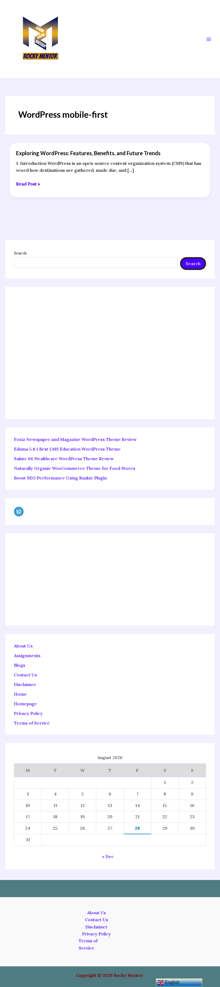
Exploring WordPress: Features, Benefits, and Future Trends (88, 153)
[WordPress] (19, 511)
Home (20, 694)
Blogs (19, 665)
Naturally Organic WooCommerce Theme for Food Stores (74, 468)
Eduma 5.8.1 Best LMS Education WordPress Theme (67, 449)
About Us (23, 646)
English (171, 982)
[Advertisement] (110, 353)
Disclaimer (25, 684)
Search (20, 253)
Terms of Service (32, 723)
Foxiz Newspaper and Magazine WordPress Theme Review (75, 439)
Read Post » (28, 183)
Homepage (25, 703)
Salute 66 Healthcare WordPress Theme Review (64, 458)
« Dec (108, 856)
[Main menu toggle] (209, 39)
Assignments (27, 655)
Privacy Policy (28, 713)
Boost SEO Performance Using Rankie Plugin (60, 478)
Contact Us (25, 674)
